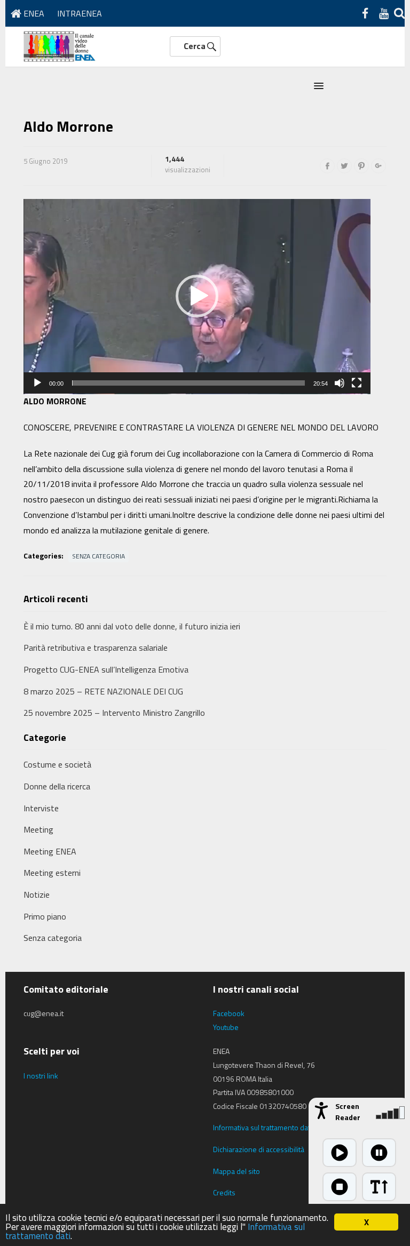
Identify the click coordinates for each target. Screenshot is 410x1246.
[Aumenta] (379, 1186)
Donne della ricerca (56, 786)
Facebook (229, 1013)
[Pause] (379, 1152)
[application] (196, 296)
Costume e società (57, 764)
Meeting (38, 829)
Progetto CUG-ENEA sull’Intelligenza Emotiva (105, 669)
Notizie (36, 894)
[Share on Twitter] (344, 165)
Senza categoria (98, 556)
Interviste (41, 808)
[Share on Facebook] (327, 165)
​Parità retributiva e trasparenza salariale (95, 647)
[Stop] (339, 1186)
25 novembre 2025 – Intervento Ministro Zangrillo (114, 712)
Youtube (226, 1027)
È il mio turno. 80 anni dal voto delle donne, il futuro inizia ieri (131, 626)
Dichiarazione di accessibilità (258, 1149)
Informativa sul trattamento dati (262, 1127)
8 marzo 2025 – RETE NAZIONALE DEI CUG (103, 691)
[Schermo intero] (356, 383)
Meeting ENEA (49, 851)
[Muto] (339, 383)
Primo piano (44, 916)
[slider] (188, 383)
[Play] (37, 383)
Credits (224, 1192)
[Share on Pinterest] (361, 165)
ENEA (32, 13)
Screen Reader (347, 1111)
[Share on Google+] (378, 165)
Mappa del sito (236, 1171)
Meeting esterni (52, 872)
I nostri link (40, 1075)
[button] (319, 86)
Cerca (195, 45)
